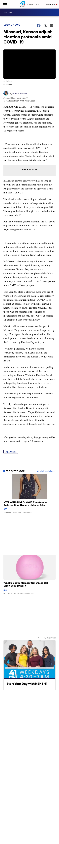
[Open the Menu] (4, 4)
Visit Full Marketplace (46, 471)
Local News (11, 24)
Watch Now (51, 4)
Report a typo (10, 452)
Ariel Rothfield (20, 93)
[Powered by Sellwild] (51, 638)
